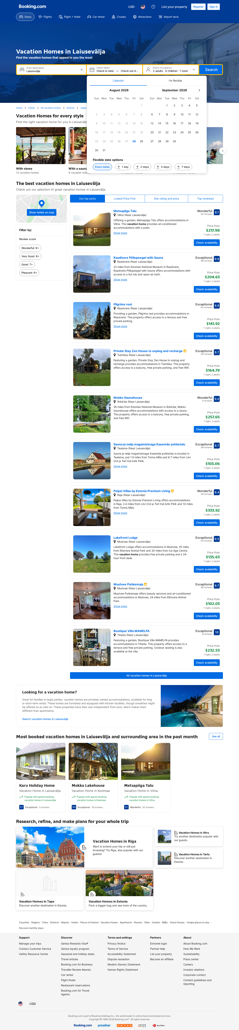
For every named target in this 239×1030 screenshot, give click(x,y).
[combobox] (52, 71)
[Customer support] (153, 6)
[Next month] (199, 90)
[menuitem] (25, 17)
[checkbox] (141, 105)
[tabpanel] (147, 129)
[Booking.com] (32, 6)
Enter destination (35, 68)
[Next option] (222, 150)
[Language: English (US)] (142, 6)
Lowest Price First (125, 198)
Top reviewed (205, 198)
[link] (41, 248)
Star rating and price (166, 198)
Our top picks (87, 198)
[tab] (118, 80)
